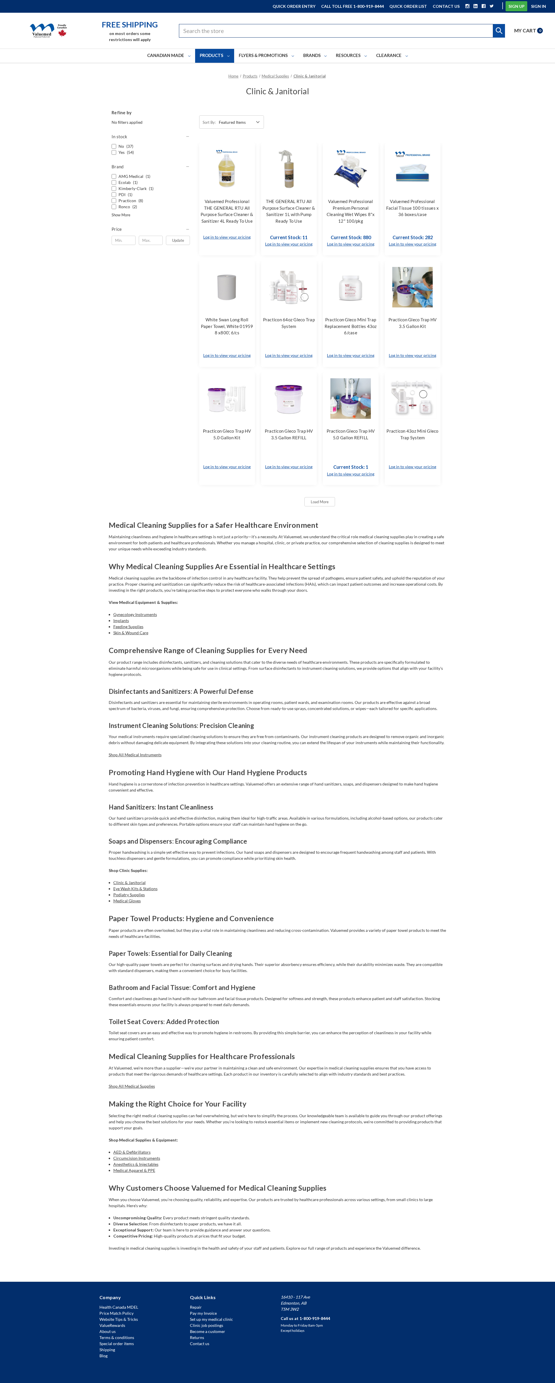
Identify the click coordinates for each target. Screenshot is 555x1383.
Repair (196, 1307)
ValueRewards (112, 1325)
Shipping (107, 1349)
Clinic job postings (206, 1325)
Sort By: (209, 122)
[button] (151, 136)
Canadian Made (166, 55)
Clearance (389, 55)
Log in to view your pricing (227, 237)
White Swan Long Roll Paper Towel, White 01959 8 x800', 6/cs (227, 326)
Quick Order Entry (294, 6)
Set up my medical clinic (211, 1319)
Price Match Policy (116, 1313)
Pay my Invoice (203, 1313)
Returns (197, 1337)
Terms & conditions (116, 1337)
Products (212, 55)
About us (107, 1331)
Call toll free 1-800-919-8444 (352, 6)
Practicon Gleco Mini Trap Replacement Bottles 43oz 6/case (351, 326)
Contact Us (446, 6)
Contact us (199, 1343)
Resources (348, 55)
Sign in (538, 6)
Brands (312, 55)
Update (178, 240)
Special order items (116, 1343)
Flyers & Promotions (263, 55)
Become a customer (207, 1331)
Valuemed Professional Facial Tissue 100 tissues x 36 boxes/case (412, 208)
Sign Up (516, 6)
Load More (320, 501)
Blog (103, 1355)
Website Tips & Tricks (118, 1319)
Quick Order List (408, 6)
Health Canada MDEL (118, 1307)
